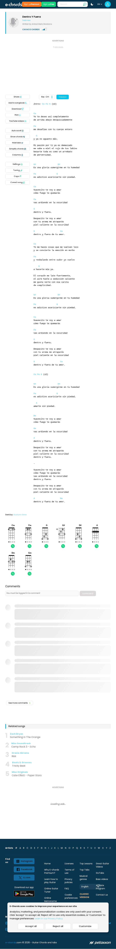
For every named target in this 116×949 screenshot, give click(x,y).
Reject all (58, 926)
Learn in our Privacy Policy (49, 918)
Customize (85, 926)
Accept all (31, 926)
